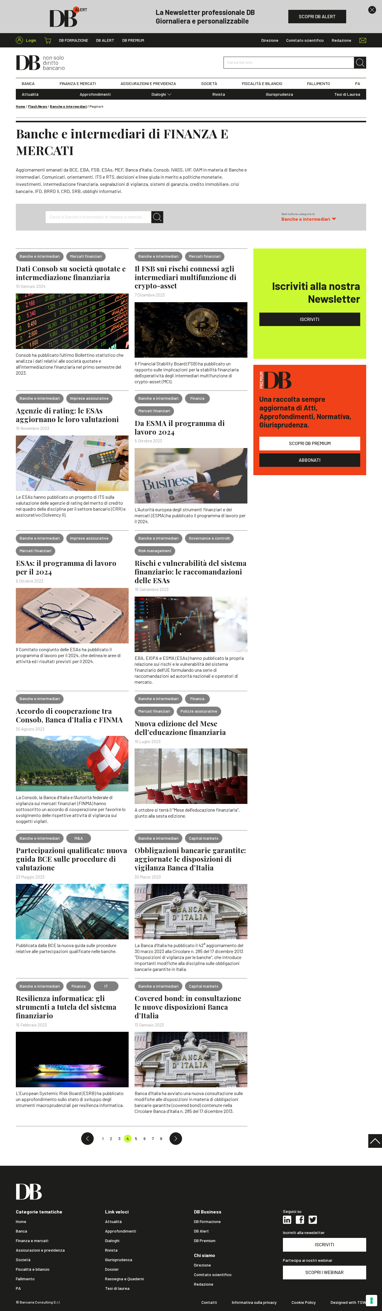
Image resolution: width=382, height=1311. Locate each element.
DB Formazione (73, 40)
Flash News (37, 106)
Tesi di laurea (117, 1288)
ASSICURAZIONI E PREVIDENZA (148, 83)
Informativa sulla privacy (254, 1302)
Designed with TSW (348, 1302)
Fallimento (25, 1278)
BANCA (28, 83)
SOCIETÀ (209, 83)
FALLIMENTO (318, 83)
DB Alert (105, 40)
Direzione (269, 40)
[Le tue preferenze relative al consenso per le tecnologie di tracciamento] (371, 1300)
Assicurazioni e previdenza (40, 1250)
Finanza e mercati (32, 1240)
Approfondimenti (95, 94)
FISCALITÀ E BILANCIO (262, 83)
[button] (308, 217)
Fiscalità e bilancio (33, 1269)
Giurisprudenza (279, 94)
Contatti (209, 1302)
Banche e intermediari (68, 106)
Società (23, 1259)
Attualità (30, 94)
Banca (21, 1231)
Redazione (341, 40)
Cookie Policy (304, 1302)
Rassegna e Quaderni (124, 1278)
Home (20, 106)
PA (357, 83)
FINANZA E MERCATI (78, 83)
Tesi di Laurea (347, 94)
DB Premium (133, 40)
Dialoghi (159, 94)
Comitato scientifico (305, 40)
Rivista (218, 94)
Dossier (112, 1269)
